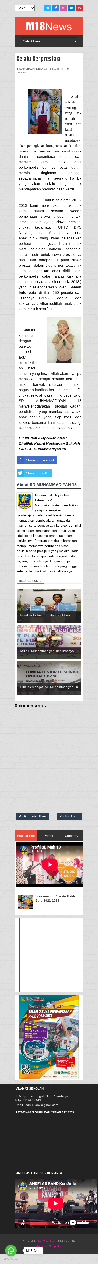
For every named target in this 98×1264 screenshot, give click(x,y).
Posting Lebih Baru (32, 816)
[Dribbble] (63, 8)
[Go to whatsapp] (11, 1250)
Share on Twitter (38, 473)
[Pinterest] (79, 8)
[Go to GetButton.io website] (11, 1259)
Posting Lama (69, 816)
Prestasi (21, 72)
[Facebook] (55, 8)
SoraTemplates (46, 1241)
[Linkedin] (71, 8)
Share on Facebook (40, 460)
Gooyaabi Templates (49, 1246)
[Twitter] (47, 8)
